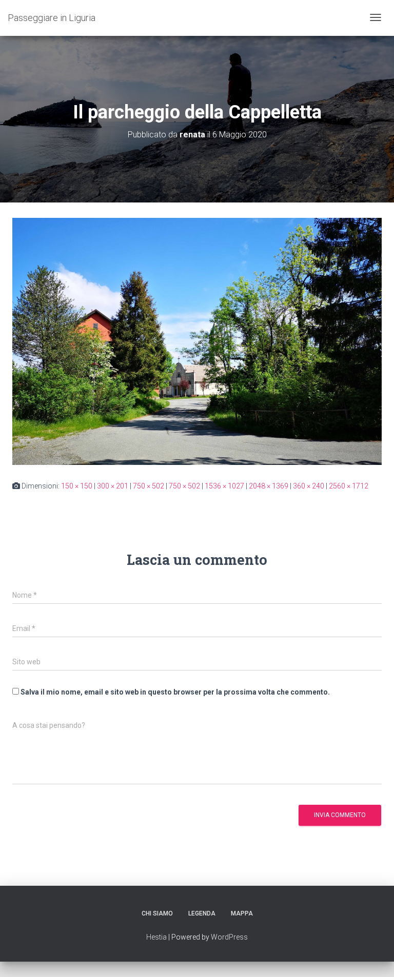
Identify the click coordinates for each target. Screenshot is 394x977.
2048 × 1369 (268, 486)
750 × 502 (148, 486)
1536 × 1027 (224, 486)
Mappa (242, 913)
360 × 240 (308, 486)
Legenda (201, 913)
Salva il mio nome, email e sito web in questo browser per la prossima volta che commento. (175, 692)
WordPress (229, 937)
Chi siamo (157, 913)
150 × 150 (76, 486)
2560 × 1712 (348, 486)
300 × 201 (112, 486)
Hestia (156, 937)
